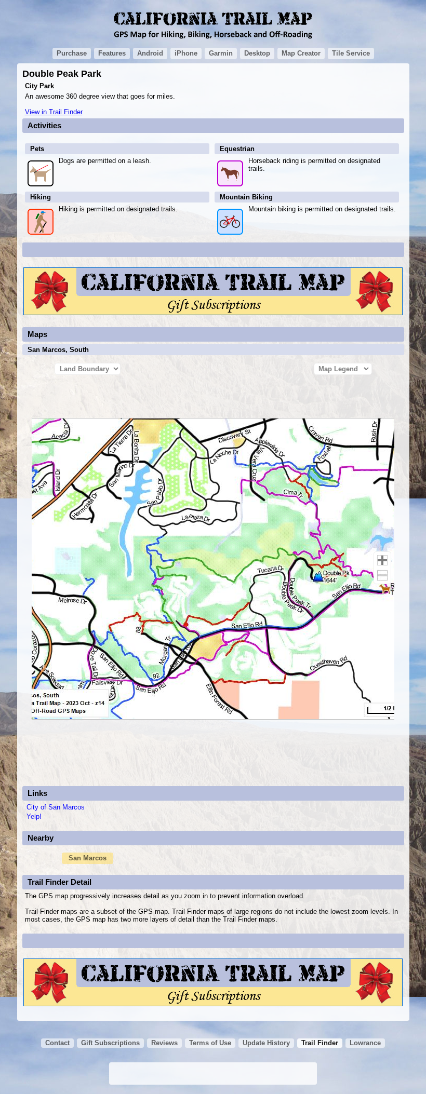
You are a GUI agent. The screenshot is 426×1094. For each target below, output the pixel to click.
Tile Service (351, 53)
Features (112, 53)
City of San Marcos (55, 807)
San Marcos (87, 858)
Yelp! (34, 816)
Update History (266, 1043)
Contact (57, 1043)
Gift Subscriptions (110, 1043)
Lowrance (365, 1043)
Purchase (72, 53)
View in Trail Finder (54, 112)
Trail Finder (319, 1043)
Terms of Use (210, 1043)
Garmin (221, 53)
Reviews (164, 1043)
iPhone (186, 53)
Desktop (257, 53)
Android (150, 53)
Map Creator (301, 53)
